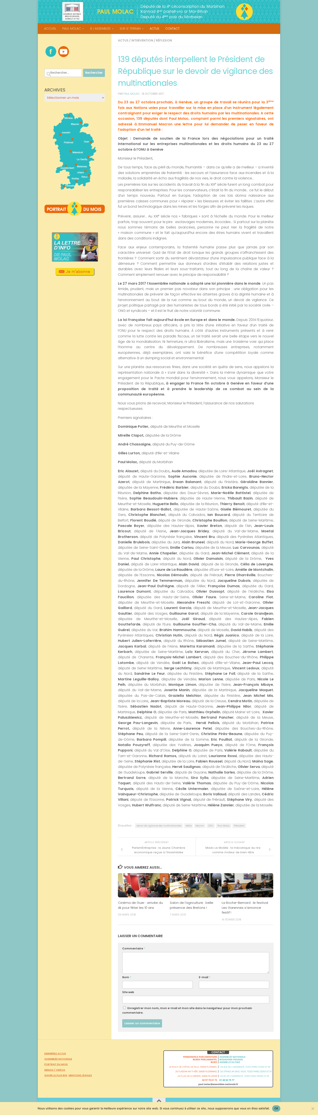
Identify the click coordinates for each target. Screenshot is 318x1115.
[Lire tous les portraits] (74, 214)
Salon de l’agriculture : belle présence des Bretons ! (191, 905)
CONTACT (172, 28)
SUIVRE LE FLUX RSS (55, 1075)
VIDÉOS (60, 1070)
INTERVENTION (142, 40)
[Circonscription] (75, 188)
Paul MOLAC (132, 94)
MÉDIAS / (50, 1070)
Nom (126, 977)
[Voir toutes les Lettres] (74, 260)
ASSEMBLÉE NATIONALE (58, 1059)
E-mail (204, 977)
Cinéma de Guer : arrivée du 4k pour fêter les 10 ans (140, 905)
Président (239, 825)
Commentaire (133, 948)
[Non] (312, 1108)
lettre (188, 825)
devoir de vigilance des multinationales (159, 825)
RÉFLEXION (164, 40)
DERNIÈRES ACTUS (55, 1053)
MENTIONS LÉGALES (80, 1075)
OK (276, 1108)
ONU (210, 825)
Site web (128, 992)
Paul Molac (223, 825)
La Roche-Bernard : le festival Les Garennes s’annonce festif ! (245, 907)
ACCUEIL (50, 28)
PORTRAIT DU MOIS (56, 1064)
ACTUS (154, 28)
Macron (200, 825)
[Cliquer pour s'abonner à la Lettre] (75, 274)
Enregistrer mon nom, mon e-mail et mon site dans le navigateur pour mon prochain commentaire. (187, 1010)
